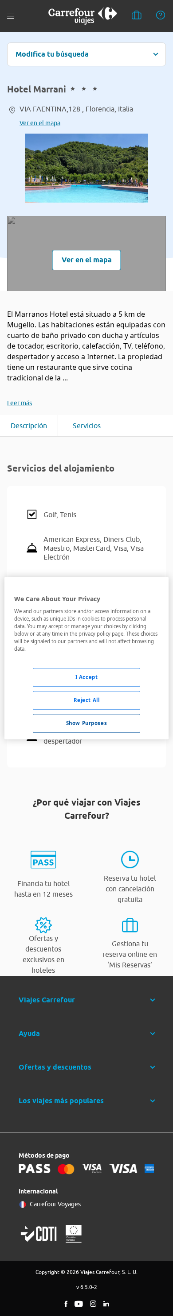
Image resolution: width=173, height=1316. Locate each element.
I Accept (86, 677)
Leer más (19, 403)
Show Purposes (86, 723)
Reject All (87, 700)
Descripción (29, 425)
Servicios (87, 425)
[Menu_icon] (10, 16)
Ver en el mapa (40, 123)
